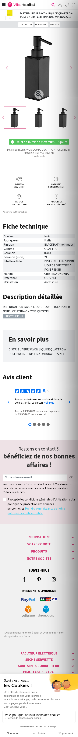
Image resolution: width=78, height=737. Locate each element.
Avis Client (55, 24)
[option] (15, 118)
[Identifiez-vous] (60, 4)
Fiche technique (25, 24)
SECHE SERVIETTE (39, 659)
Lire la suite (39, 156)
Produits (39, 551)
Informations (39, 537)
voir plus (49, 402)
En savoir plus (41, 24)
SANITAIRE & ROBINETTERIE (39, 666)
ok (71, 477)
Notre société (39, 558)
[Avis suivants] (69, 402)
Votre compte (39, 544)
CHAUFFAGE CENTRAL (39, 672)
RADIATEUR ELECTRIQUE (39, 653)
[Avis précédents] (8, 402)
